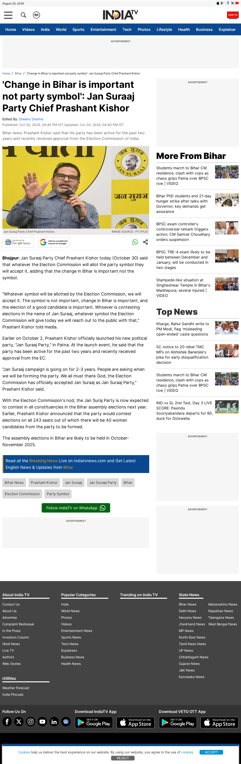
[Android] (222, 3)
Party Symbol (58, 494)
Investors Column (15, 637)
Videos (28, 29)
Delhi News (187, 611)
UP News (186, 650)
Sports (78, 29)
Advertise (9, 617)
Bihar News (14, 482)
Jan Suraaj (73, 482)
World (61, 29)
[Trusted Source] (53, 242)
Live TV (8, 650)
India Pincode (12, 694)
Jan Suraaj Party (102, 482)
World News (70, 611)
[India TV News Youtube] (237, 3)
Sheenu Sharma (31, 119)
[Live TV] (233, 15)
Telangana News (221, 617)
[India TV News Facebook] (228, 3)
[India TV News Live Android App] (94, 722)
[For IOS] (220, 722)
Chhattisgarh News (193, 657)
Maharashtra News (222, 604)
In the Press (11, 631)
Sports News (71, 637)
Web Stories (11, 664)
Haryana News (190, 617)
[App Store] (135, 722)
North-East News (192, 637)
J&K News (187, 670)
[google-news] (66, 721)
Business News (72, 657)
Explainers (69, 650)
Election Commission (22, 494)
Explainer (227, 29)
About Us (9, 611)
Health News (71, 664)
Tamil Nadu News (192, 644)
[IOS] (218, 3)
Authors (8, 657)
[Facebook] (7, 721)
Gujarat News (189, 664)
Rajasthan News (220, 611)
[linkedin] (54, 721)
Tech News (69, 644)
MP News (186, 631)
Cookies (24, 752)
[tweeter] (19, 721)
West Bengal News (222, 624)
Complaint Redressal (18, 624)
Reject (123, 758)
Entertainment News (76, 631)
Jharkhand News (192, 624)
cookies (187, 752)
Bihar (18, 73)
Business (204, 29)
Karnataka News (191, 677)
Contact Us (11, 604)
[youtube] (42, 721)
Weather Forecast (15, 688)
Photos (144, 29)
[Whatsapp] (135, 242)
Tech (127, 29)
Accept (211, 752)
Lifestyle (164, 29)
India (45, 29)
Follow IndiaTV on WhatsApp (71, 507)
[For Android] (178, 722)
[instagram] (30, 721)
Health (184, 29)
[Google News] (17, 242)
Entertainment (103, 29)
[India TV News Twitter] (232, 3)
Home (10, 29)
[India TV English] (120, 15)
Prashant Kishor (44, 482)
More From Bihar (191, 156)
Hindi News (11, 644)
